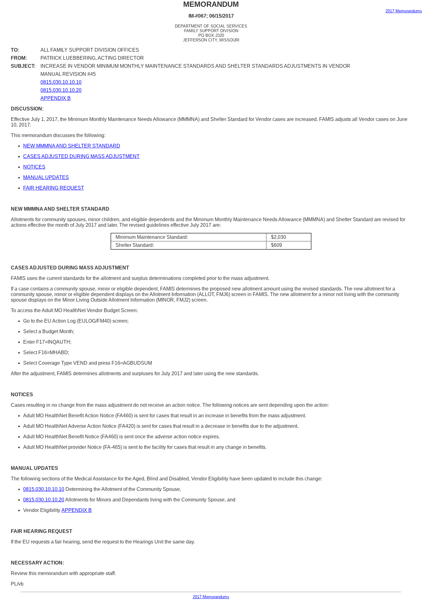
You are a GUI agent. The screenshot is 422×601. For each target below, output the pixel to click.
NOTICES (34, 167)
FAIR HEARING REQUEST (53, 188)
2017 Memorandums (404, 11)
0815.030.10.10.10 (61, 82)
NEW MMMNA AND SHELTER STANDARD (71, 145)
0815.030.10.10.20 (61, 90)
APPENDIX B (55, 98)
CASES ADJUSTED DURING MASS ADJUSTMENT (81, 156)
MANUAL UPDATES (46, 177)
